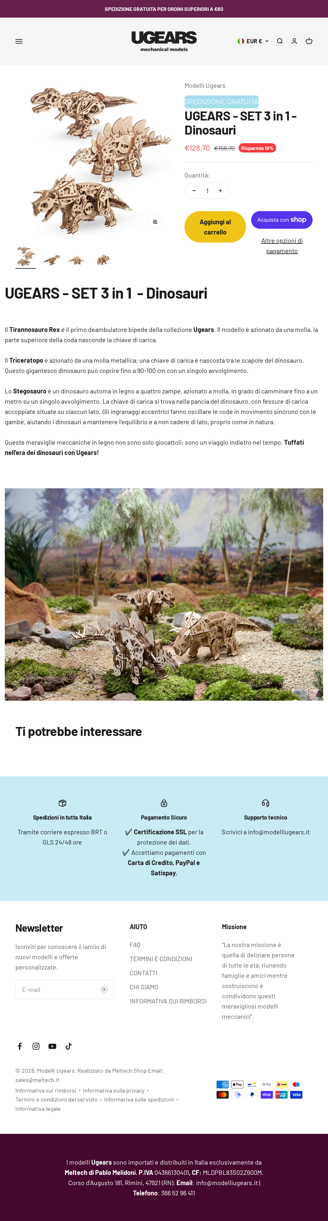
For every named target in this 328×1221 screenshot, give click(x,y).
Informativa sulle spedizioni (139, 1099)
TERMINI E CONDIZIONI (161, 958)
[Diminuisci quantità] (194, 190)
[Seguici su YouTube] (52, 1046)
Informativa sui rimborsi (46, 1090)
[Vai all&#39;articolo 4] (102, 261)
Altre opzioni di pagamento (282, 245)
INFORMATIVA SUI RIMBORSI (168, 1001)
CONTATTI (143, 973)
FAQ (135, 944)
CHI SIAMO (144, 987)
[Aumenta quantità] (220, 190)
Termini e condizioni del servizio (56, 1099)
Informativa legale (38, 1108)
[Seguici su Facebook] (19, 1046)
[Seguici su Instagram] (36, 1046)
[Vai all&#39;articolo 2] (51, 261)
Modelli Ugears (205, 85)
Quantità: (197, 175)
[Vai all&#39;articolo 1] (25, 257)
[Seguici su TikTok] (68, 1046)
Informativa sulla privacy (113, 1090)
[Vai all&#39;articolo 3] (77, 261)
